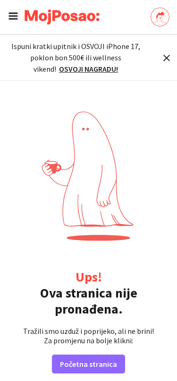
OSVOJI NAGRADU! (88, 69)
